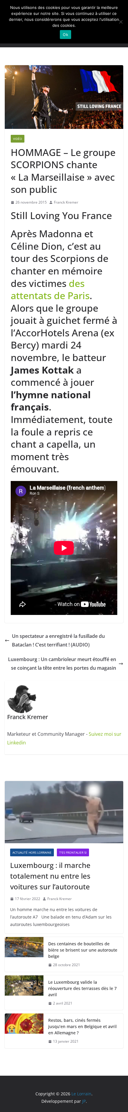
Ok (65, 34)
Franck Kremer (66, 202)
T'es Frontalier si (73, 852)
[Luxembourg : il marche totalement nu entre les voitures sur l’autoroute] (64, 812)
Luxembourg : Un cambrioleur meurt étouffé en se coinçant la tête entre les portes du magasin (62, 663)
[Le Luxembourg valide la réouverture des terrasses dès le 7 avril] (24, 992)
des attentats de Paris (50, 289)
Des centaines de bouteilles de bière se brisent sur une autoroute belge (82, 950)
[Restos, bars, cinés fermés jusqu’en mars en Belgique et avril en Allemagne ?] (24, 1030)
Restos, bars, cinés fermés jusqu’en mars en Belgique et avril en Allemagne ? (82, 1026)
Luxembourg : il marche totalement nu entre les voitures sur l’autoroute (50, 875)
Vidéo (17, 139)
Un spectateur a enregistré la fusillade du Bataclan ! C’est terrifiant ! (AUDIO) (58, 640)
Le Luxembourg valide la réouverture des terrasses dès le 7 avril (82, 988)
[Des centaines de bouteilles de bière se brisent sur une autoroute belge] (24, 954)
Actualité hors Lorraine (32, 852)
